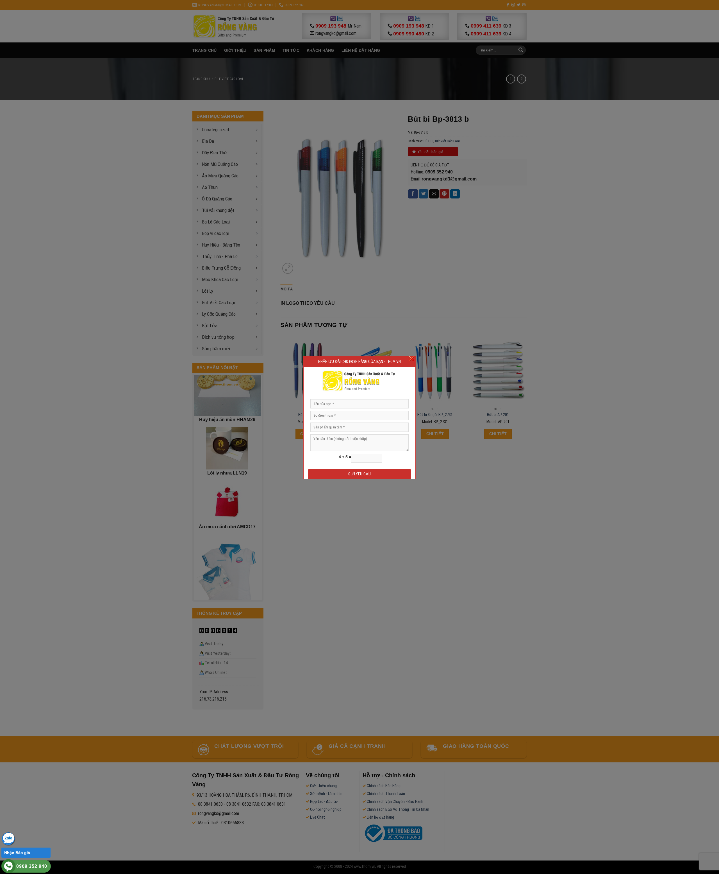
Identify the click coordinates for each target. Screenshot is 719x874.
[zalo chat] (8, 838)
